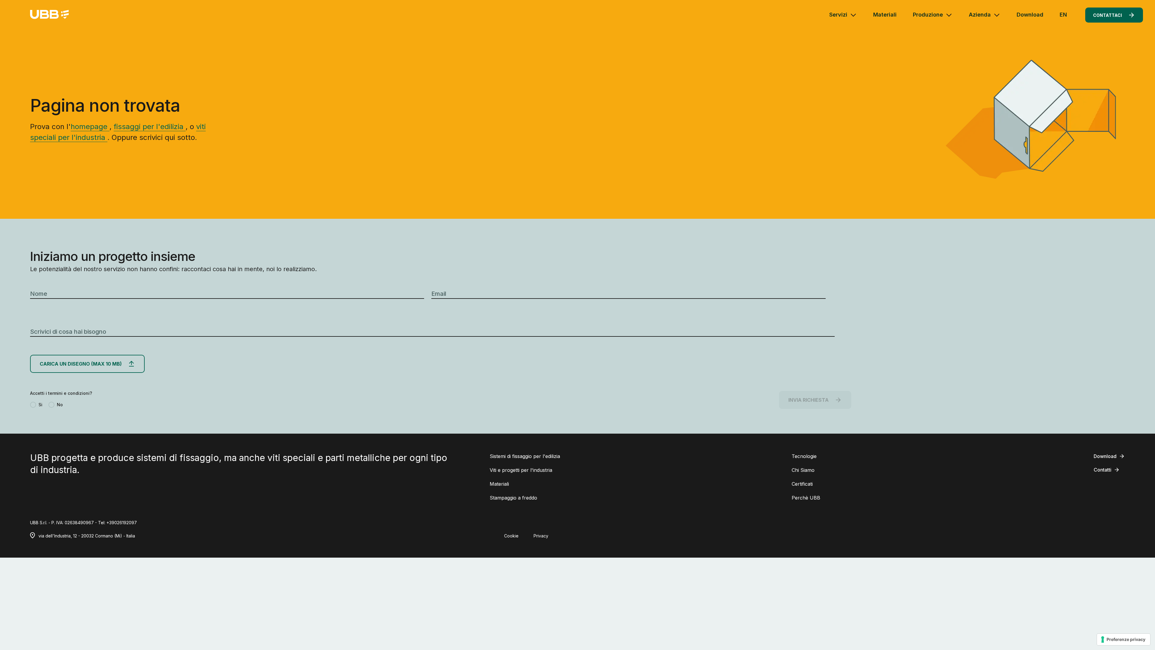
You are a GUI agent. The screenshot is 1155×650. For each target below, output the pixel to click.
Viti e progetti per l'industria (521, 470)
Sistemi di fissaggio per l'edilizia (525, 456)
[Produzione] (949, 15)
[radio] (36, 405)
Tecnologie (804, 456)
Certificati (802, 484)
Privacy (541, 535)
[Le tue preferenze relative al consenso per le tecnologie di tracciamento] (1123, 639)
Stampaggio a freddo (513, 498)
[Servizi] (853, 15)
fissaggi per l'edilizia (150, 126)
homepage (90, 126)
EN (1063, 14)
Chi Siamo (803, 470)
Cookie (511, 535)
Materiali (885, 14)
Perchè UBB (806, 498)
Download (1030, 14)
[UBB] (49, 15)
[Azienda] (996, 15)
